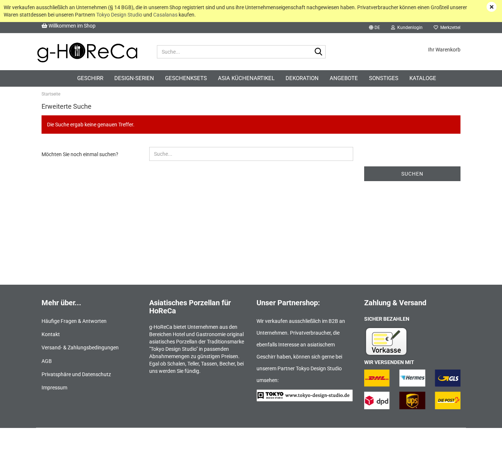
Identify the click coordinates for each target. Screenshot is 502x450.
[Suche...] (319, 52)
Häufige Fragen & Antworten (74, 321)
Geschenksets (186, 78)
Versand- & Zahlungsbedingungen (80, 347)
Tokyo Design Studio (119, 15)
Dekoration (302, 78)
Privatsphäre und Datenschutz (76, 374)
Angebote (344, 78)
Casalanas (165, 15)
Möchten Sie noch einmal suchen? (80, 154)
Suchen (412, 174)
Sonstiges (383, 78)
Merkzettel (449, 27)
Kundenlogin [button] (409, 27)
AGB (47, 361)
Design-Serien (134, 78)
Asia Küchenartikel (246, 78)
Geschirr (90, 78)
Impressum (54, 387)
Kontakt (51, 334)
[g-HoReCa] (87, 51)
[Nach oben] (482, 439)
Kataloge (422, 78)
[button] (374, 27)
